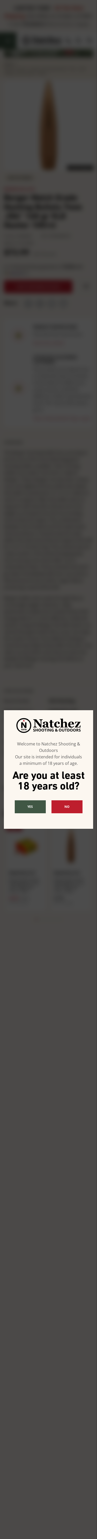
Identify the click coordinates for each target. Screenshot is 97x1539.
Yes (30, 806)
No (67, 806)
